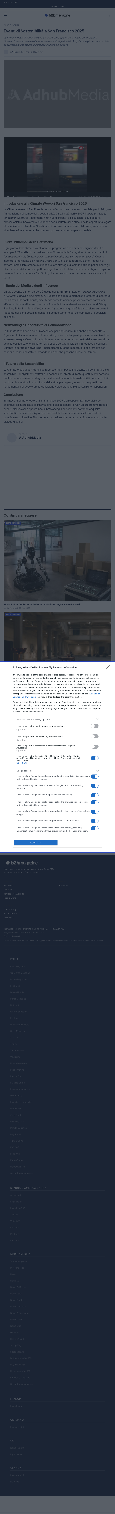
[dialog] (57, 757)
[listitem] (57, 719)
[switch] (95, 726)
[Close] (109, 668)
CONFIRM (35, 843)
